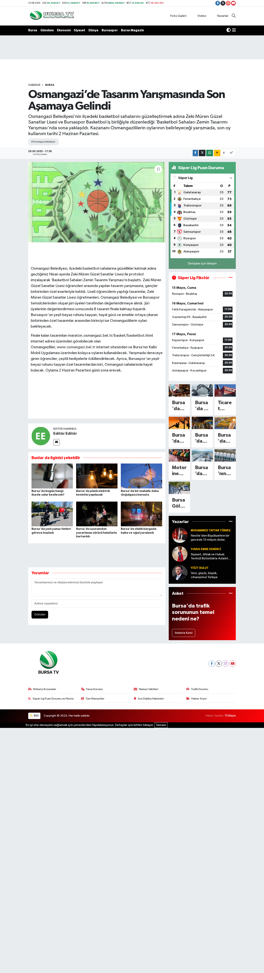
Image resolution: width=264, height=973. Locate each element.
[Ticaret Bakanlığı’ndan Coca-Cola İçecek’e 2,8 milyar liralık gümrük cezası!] (225, 390)
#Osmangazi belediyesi (43, 142)
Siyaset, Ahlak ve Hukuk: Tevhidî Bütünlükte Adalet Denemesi (209, 557)
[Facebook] (212, 663)
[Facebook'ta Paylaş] (195, 153)
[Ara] (234, 16)
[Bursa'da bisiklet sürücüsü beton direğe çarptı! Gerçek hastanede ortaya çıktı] (179, 390)
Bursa (32, 30)
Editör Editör (65, 433)
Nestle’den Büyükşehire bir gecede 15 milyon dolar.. (210, 537)
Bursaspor (110, 30)
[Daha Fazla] (217, 153)
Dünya (93, 30)
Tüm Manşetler (94, 698)
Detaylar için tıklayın (202, 263)
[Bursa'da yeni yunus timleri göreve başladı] (52, 513)
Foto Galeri (178, 16)
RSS (36, 715)
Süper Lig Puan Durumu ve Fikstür (53, 698)
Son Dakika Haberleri (151, 698)
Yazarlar (222, 16)
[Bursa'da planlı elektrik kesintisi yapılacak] (97, 475)
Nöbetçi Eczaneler (44, 689)
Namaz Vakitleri (148, 689)
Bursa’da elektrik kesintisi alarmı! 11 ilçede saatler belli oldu (179, 438)
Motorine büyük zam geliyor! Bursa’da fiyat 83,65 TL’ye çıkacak (179, 471)
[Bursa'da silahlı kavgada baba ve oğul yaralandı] (141, 513)
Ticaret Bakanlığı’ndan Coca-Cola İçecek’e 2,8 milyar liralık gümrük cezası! (225, 406)
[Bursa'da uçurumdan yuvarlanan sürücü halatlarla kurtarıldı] (97, 513)
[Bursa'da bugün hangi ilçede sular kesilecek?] (52, 475)
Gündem (47, 30)
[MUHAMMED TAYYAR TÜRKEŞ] (179, 535)
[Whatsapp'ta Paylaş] (209, 153)
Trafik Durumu (199, 689)
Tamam (161, 725)
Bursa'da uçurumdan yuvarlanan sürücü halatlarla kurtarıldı (96, 532)
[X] (218, 663)
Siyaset (79, 30)
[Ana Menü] (234, 30)
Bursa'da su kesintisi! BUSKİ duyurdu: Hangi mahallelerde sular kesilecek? (202, 406)
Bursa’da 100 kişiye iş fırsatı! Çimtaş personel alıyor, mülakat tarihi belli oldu (202, 471)
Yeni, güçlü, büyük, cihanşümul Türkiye (204, 575)
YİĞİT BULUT (200, 568)
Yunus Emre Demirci (206, 549)
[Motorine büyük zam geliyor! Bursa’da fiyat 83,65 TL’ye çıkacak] (179, 455)
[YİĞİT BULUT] (179, 572)
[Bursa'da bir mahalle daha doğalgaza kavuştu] (141, 475)
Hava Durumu (94, 689)
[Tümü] (230, 521)
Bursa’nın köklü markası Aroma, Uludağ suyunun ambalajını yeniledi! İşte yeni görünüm (225, 471)
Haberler (34, 85)
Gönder (40, 614)
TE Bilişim (230, 715)
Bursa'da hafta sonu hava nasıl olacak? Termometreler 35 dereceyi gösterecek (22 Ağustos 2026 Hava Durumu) (225, 438)
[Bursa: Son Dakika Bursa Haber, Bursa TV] (51, 16)
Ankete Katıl (183, 633)
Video (202, 16)
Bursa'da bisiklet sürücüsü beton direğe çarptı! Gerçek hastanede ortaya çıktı (179, 406)
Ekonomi (64, 30)
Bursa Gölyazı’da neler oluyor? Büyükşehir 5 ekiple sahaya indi (179, 503)
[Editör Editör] (41, 436)
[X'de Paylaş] (202, 153)
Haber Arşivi (199, 698)
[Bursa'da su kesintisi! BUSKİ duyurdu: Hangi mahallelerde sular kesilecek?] (202, 390)
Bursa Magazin (132, 30)
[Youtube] (232, 663)
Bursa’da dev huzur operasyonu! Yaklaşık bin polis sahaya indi (202, 438)
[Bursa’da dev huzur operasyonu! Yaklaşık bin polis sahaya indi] (202, 423)
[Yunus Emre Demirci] (179, 554)
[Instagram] (225, 663)
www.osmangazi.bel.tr (76, 347)
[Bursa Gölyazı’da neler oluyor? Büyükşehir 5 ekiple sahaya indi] (179, 488)
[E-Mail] (56, 442)
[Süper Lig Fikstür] (230, 277)
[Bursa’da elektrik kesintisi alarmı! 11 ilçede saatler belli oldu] (179, 423)
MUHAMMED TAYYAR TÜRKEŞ (211, 530)
